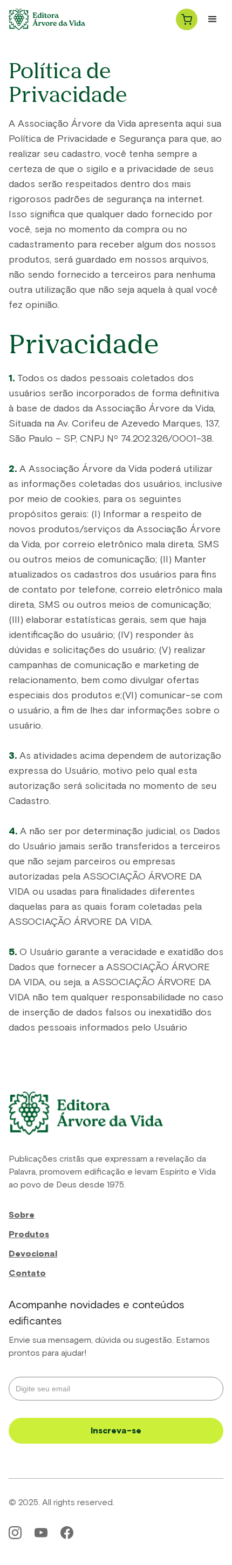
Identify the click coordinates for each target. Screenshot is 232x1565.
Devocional (33, 1254)
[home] (47, 19)
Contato (27, 1273)
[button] (186, 19)
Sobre (22, 1215)
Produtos (29, 1234)
